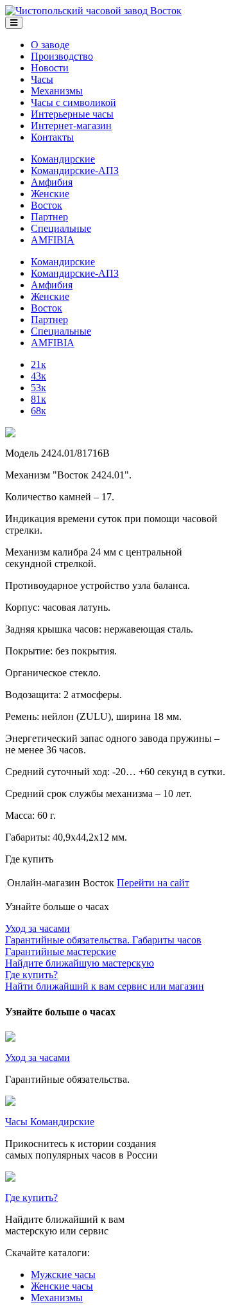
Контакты (52, 137)
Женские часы (62, 1286)
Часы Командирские (49, 1121)
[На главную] (93, 10)
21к (38, 364)
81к (38, 399)
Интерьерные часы (72, 114)
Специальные (61, 228)
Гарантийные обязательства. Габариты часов (103, 934)
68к (38, 410)
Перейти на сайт (153, 882)
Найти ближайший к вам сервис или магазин (104, 980)
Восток (46, 205)
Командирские (63, 158)
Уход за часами (37, 1057)
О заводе (50, 44)
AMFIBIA (52, 239)
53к (38, 387)
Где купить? (31, 1197)
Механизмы (57, 90)
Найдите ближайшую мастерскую (79, 957)
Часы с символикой (73, 102)
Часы (42, 79)
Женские (50, 193)
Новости (50, 67)
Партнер (49, 216)
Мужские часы (63, 1274)
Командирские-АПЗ (75, 170)
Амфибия (52, 182)
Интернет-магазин (71, 125)
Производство (62, 56)
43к (38, 376)
